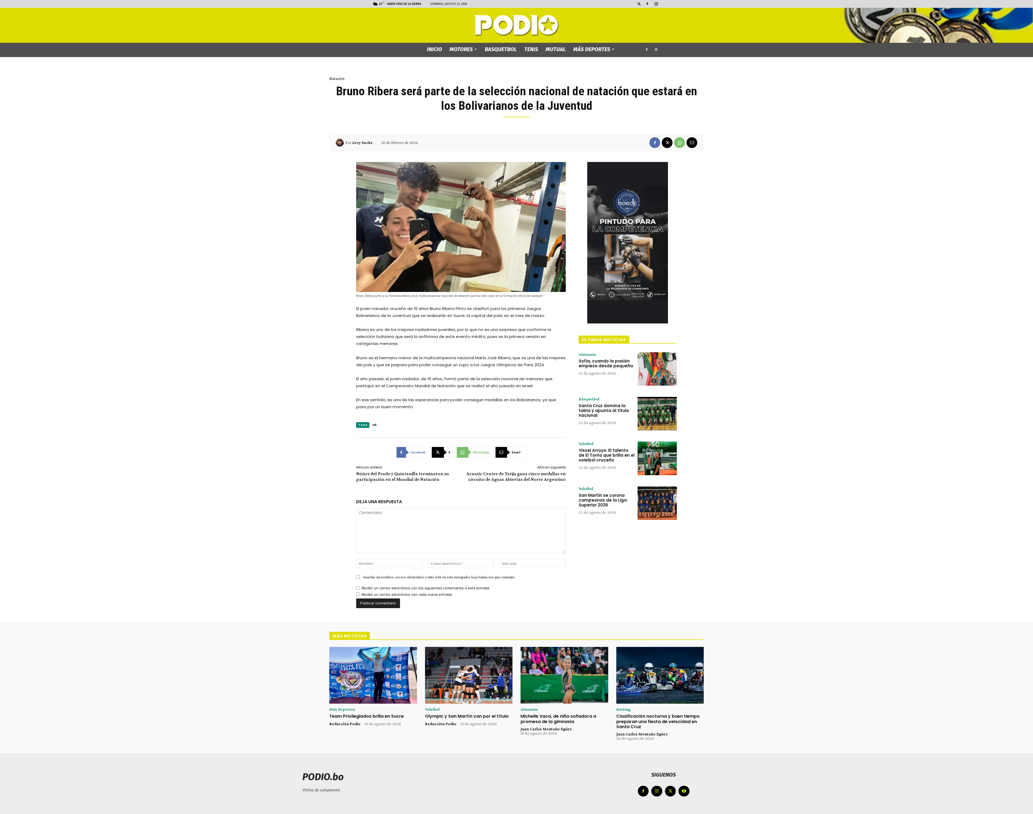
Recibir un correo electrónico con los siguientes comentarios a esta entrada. (426, 588)
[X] (667, 142)
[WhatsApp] (679, 142)
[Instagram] (656, 4)
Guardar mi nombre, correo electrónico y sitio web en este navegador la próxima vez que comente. (439, 577)
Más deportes (591, 49)
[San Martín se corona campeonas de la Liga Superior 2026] (657, 503)
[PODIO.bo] (516, 25)
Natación (336, 78)
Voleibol (586, 444)
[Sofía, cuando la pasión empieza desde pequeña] (657, 369)
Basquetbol (501, 49)
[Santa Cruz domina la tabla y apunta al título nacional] (657, 413)
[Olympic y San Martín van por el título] (469, 675)
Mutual (556, 49)
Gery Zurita (362, 142)
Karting (623, 709)
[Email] (692, 142)
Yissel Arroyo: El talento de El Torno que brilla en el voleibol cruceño (607, 455)
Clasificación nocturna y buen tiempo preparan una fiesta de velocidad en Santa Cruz (658, 721)
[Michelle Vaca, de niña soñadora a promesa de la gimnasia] (564, 675)
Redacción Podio (344, 723)
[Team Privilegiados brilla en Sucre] (373, 675)
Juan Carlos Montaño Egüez (546, 729)
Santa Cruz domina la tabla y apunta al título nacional (604, 410)
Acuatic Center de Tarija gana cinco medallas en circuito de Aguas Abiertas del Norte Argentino (516, 476)
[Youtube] (683, 791)
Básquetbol (589, 399)
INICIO (434, 49)
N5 (375, 425)
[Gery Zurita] (340, 143)
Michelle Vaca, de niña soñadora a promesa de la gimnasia (558, 718)
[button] (639, 4)
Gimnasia (587, 354)
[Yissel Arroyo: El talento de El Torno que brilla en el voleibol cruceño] (657, 458)
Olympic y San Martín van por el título (467, 716)
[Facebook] (647, 4)
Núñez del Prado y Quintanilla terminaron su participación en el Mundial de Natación (402, 476)
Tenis (531, 49)
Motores (461, 49)
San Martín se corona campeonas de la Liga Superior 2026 (603, 500)
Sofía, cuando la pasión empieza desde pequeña (606, 363)
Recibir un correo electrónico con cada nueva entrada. (407, 594)
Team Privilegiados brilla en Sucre (366, 716)
